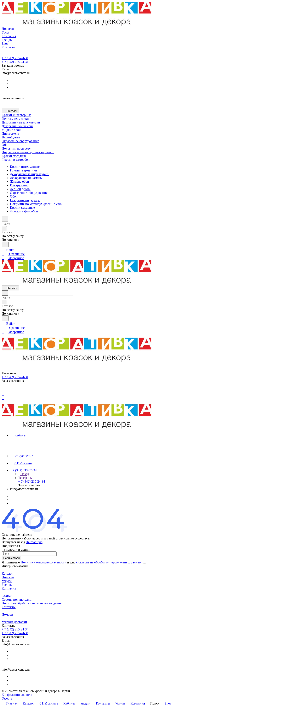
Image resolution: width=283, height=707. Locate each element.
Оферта (7, 698)
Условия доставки (14, 622)
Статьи (7, 596)
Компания (9, 588)
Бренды (7, 584)
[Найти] (5, 244)
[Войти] (3, 390)
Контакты (9, 607)
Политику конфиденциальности (43, 562)
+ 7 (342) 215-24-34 (15, 58)
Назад (24, 474)
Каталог (7, 573)
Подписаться (11, 558)
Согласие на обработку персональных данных (109, 562)
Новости (8, 577)
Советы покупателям (16, 599)
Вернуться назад (13, 542)
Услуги (7, 581)
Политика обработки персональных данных (33, 603)
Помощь (7, 614)
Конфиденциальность (17, 694)
